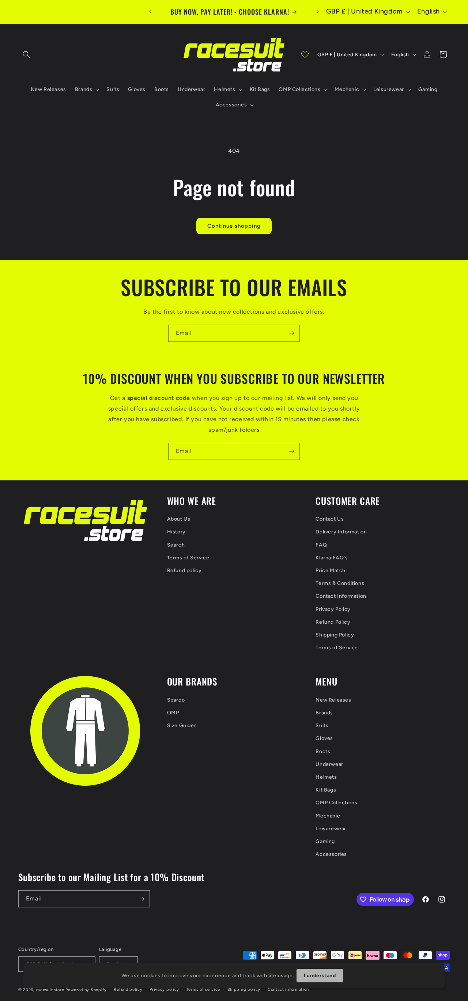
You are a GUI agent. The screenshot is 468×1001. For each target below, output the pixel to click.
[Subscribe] (291, 333)
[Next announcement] (318, 12)
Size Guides (182, 725)
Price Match (331, 570)
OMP (173, 713)
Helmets (326, 777)
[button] (26, 54)
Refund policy (184, 570)
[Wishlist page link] (305, 54)
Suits (322, 725)
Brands (324, 713)
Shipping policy (244, 989)
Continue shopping (234, 226)
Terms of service (203, 989)
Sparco (176, 700)
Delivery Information (341, 532)
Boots (323, 751)
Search (176, 545)
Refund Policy (333, 622)
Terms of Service (188, 558)
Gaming (325, 841)
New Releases (333, 700)
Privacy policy (164, 989)
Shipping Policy (335, 635)
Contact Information (341, 596)
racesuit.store (50, 989)
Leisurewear (331, 829)
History (176, 532)
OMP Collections (336, 803)
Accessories (331, 854)
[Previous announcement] (150, 12)
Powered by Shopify (86, 989)
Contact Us (330, 519)
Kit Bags (326, 790)
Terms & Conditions (340, 583)
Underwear (329, 764)
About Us (178, 519)
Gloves (324, 738)
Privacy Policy (333, 609)
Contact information (288, 989)
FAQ (321, 545)
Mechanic (328, 816)
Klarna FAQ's (332, 558)
